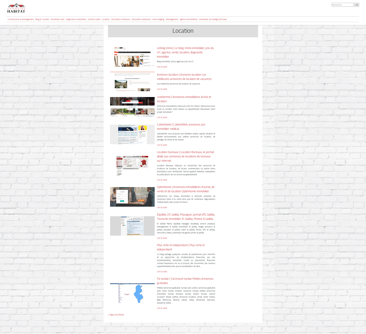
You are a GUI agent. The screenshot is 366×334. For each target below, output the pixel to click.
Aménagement (172, 19)
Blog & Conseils (42, 19)
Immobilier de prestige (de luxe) (213, 19)
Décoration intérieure (120, 19)
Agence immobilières (189, 19)
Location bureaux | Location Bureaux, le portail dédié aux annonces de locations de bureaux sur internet (185, 156)
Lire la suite (162, 66)
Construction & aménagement (21, 19)
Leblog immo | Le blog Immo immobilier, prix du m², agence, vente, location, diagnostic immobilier (185, 52)
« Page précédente (116, 314)
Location (106, 19)
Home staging (158, 19)
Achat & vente (94, 19)
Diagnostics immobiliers (76, 19)
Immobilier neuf (57, 19)
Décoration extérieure (141, 19)
